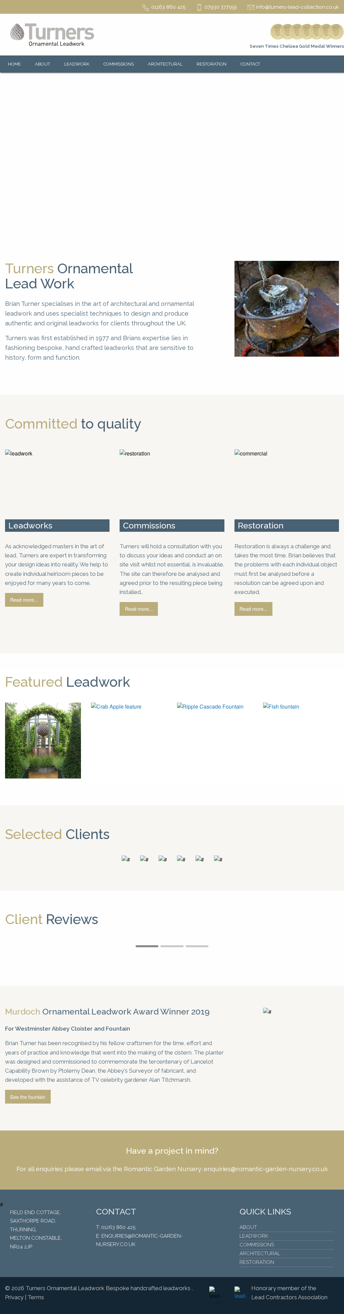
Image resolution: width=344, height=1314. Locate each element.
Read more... (24, 599)
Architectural (165, 64)
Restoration (211, 64)
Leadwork (76, 64)
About (42, 64)
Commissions (118, 64)
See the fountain (27, 1096)
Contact (250, 64)
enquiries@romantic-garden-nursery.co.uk (266, 1168)
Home (14, 64)
